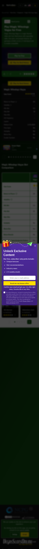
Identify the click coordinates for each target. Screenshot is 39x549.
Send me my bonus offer (19, 283)
